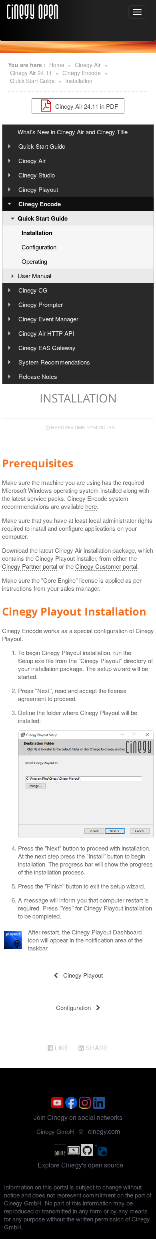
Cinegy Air (88, 65)
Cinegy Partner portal (29, 566)
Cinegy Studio (36, 175)
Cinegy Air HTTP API (46, 333)
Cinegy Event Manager (48, 319)
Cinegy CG (33, 290)
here (91, 506)
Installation (78, 81)
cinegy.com (104, 1131)
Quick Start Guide (32, 81)
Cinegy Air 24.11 (31, 73)
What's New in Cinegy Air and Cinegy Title (73, 131)
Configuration (39, 247)
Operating (34, 261)
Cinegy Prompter (40, 304)
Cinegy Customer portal (106, 566)
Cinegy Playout (38, 189)
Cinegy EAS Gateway (47, 347)
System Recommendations (54, 362)
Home (56, 65)
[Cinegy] (32, 10)
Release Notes (37, 376)
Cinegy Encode (81, 73)
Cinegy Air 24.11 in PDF (86, 106)
